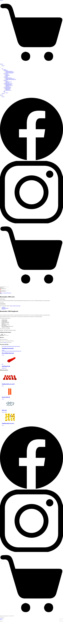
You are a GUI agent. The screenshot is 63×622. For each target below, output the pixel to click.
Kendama (8, 75)
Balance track (8, 88)
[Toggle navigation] (0, 67)
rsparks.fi (3, 93)
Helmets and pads (9, 84)
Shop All (5, 69)
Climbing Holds (9, 77)
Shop (2, 68)
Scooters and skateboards (8, 83)
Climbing (11, 305)
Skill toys (6, 73)
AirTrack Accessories (9, 72)
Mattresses (8, 89)
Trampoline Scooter (9, 85)
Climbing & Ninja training (10, 78)
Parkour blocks (8, 90)
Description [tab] (3, 307)
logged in (5, 342)
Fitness (5, 80)
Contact (7, 92)
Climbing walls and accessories (11, 79)
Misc (7, 76)
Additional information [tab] (5, 308)
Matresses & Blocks (7, 87)
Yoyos (7, 74)
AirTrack (6, 70)
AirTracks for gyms (9, 71)
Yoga (7, 81)
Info (4, 91)
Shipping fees (1, 618)
